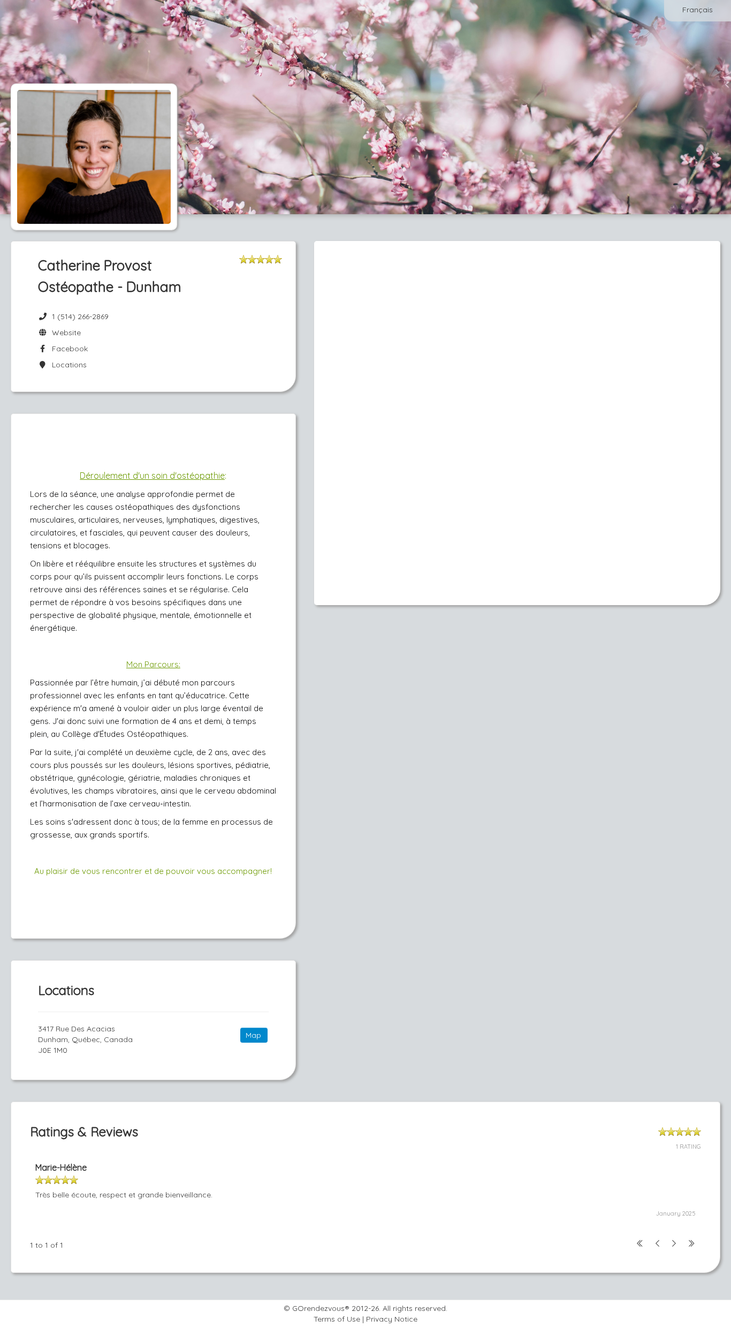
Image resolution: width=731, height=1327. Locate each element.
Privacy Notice (391, 1319)
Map (253, 1035)
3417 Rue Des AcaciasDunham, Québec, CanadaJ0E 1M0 (85, 1039)
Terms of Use (337, 1319)
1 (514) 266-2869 (80, 316)
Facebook (68, 348)
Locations (67, 365)
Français (697, 9)
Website (64, 332)
